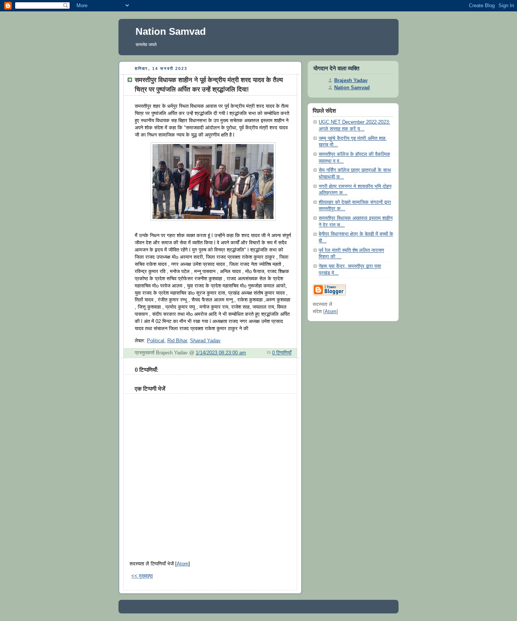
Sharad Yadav (205, 340)
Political (155, 340)
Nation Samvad (170, 31)
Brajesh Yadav (351, 80)
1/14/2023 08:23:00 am (221, 353)
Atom (182, 564)
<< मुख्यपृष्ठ (142, 576)
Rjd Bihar (177, 340)
